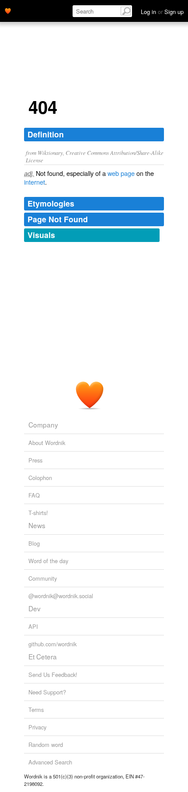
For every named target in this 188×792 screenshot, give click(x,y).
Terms (36, 709)
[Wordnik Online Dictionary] (7, 10)
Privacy (37, 727)
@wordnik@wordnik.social (60, 596)
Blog (34, 543)
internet (34, 181)
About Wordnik (46, 442)
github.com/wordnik (52, 644)
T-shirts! (38, 512)
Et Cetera (42, 656)
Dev (34, 608)
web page (121, 173)
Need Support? (47, 692)
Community (42, 578)
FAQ (34, 495)
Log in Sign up (162, 11)
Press (35, 460)
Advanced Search (50, 762)
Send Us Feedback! (52, 674)
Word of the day (48, 561)
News (36, 525)
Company (43, 424)
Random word (45, 744)
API (33, 626)
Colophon (40, 477)
